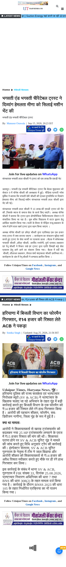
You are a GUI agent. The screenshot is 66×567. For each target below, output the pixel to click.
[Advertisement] (33, 53)
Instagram (50, 265)
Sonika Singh (13, 332)
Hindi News (21, 89)
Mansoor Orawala (16, 123)
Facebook (37, 265)
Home (6, 89)
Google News (33, 268)
